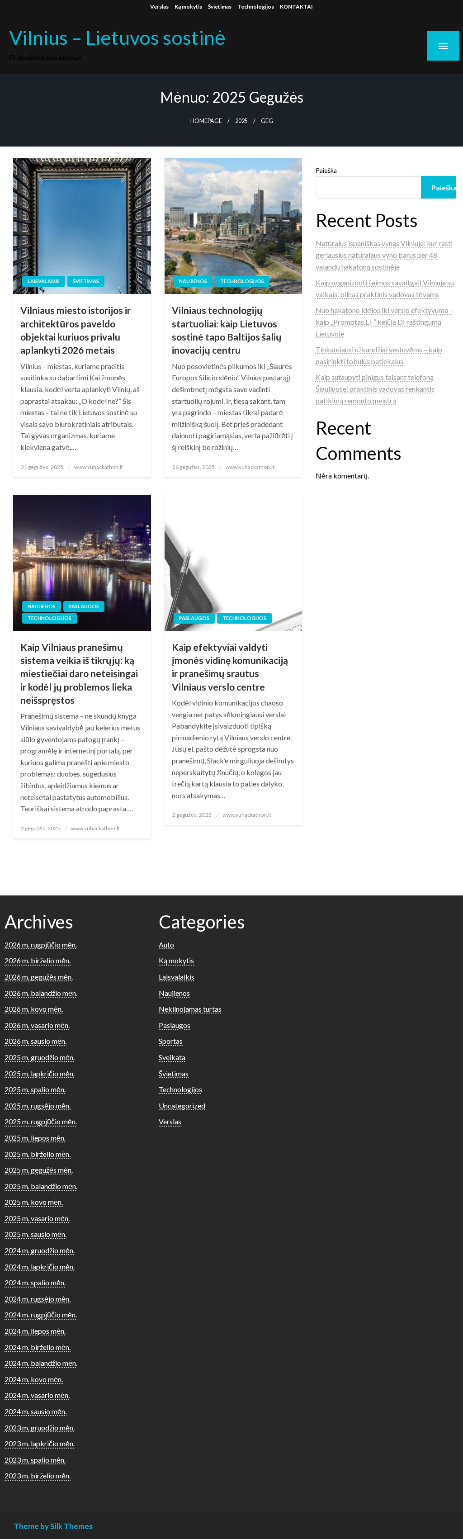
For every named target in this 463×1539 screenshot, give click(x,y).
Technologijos (255, 6)
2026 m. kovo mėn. (34, 1008)
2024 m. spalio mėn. (35, 1282)
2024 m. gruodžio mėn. (40, 1250)
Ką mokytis (188, 6)
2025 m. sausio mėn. (35, 1234)
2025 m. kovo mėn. (34, 1202)
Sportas (171, 1041)
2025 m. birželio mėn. (38, 1154)
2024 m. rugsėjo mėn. (38, 1298)
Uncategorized (182, 1105)
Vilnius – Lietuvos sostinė (117, 37)
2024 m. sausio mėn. (35, 1411)
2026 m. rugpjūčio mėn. (41, 944)
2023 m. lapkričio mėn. (40, 1443)
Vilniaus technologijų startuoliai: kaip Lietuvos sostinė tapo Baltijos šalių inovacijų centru (227, 329)
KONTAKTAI (296, 6)
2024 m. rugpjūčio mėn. (41, 1314)
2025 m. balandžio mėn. (41, 1186)
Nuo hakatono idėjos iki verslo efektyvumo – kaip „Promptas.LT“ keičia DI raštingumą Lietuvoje (385, 321)
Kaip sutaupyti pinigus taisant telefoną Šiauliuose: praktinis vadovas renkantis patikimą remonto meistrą (375, 388)
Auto (166, 944)
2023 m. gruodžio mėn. (40, 1427)
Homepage (206, 121)
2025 (241, 121)
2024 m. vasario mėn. (37, 1395)
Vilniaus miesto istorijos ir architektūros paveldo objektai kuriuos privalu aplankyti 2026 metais (75, 329)
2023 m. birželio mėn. (38, 1475)
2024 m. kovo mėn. (34, 1379)
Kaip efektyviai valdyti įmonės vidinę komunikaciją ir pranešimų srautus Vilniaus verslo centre (230, 666)
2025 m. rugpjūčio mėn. (41, 1121)
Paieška (326, 170)
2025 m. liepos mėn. (35, 1137)
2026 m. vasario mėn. (37, 1025)
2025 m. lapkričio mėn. (40, 1073)
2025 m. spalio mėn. (35, 1089)
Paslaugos (84, 606)
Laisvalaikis (44, 281)
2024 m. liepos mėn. (35, 1330)
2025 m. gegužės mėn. (39, 1169)
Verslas (159, 6)
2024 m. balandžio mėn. (41, 1363)
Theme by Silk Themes (53, 1526)
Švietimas (220, 6)
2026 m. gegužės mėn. (39, 976)
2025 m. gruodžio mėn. (40, 1057)
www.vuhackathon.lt (98, 467)
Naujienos (193, 281)
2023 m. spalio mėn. (35, 1459)
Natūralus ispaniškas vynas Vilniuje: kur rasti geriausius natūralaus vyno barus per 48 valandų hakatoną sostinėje (384, 254)
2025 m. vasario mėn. (37, 1218)
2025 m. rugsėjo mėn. (38, 1105)
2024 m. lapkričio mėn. (40, 1266)
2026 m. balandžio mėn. (41, 993)
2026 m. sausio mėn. (35, 1041)
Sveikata (172, 1057)
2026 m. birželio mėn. (38, 960)
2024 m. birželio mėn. (38, 1347)
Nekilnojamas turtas (190, 1008)
